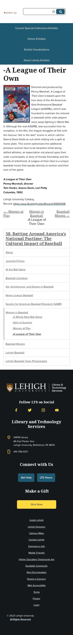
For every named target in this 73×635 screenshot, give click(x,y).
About (9, 252)
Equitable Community (36, 566)
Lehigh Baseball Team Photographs (26, 361)
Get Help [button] (26, 477)
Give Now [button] (36, 504)
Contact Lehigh (36, 539)
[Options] (54, 11)
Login (36, 605)
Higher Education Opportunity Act (36, 559)
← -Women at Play (13, 213)
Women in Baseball (36, 213)
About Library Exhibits (37, 60)
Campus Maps (36, 533)
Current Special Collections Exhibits (36, 28)
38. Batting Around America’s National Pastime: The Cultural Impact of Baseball (36, 238)
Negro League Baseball (19, 295)
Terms (36, 592)
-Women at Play (21, 328)
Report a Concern (36, 579)
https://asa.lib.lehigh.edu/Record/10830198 (39, 204)
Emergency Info (36, 546)
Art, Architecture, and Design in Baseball (30, 286)
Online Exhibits (36, 39)
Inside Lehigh (37, 520)
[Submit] (60, 11)
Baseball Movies (15, 344)
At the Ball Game (16, 269)
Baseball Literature (17, 278)
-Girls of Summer (22, 322)
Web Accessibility (37, 585)
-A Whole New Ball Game (27, 317)
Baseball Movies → (62, 213)
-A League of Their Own (26, 334)
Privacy (36, 598)
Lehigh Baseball (15, 352)
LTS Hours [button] (46, 477)
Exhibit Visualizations (36, 49)
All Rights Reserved (20, 619)
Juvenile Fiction (15, 261)
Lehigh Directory (36, 526)
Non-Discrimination (37, 572)
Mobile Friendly (37, 552)
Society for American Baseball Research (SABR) (34, 304)
